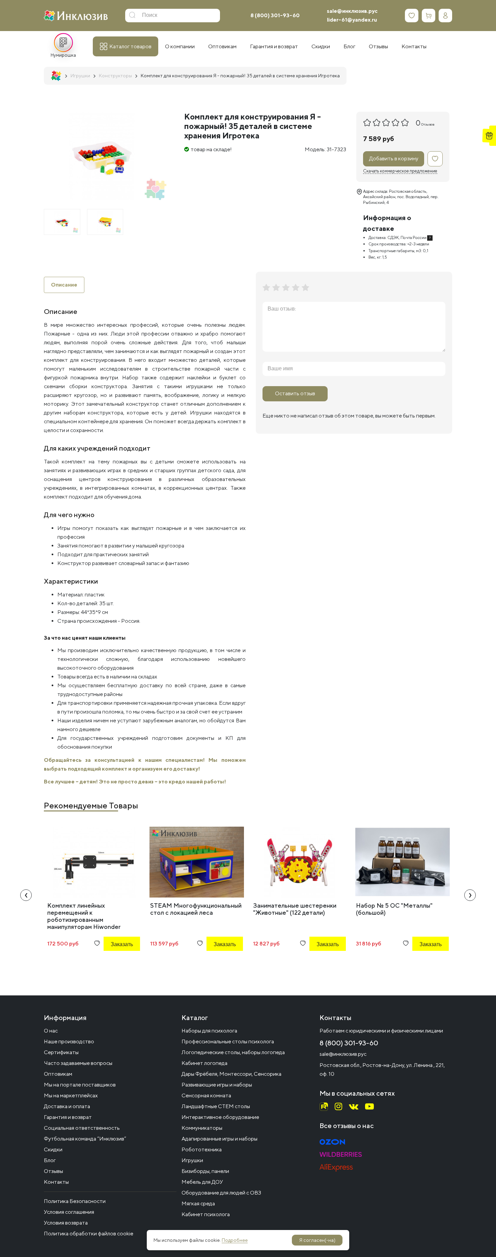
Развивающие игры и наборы (217, 1084)
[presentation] (26, 895)
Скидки (53, 1149)
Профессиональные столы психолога (228, 1041)
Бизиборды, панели (205, 1171)
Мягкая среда (198, 1203)
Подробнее (235, 1240)
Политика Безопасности (75, 1201)
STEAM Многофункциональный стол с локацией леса (196, 909)
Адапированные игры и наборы (219, 1138)
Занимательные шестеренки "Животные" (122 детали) (294, 909)
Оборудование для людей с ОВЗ (221, 1192)
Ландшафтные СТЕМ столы (216, 1106)
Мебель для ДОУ (202, 1182)
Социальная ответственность (82, 1128)
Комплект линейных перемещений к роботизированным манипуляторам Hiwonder (84, 916)
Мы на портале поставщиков (80, 1084)
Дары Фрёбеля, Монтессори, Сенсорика (231, 1074)
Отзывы (53, 1171)
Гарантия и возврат (68, 1117)
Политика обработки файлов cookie (88, 1233)
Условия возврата (66, 1223)
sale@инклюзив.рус (352, 11)
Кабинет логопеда (204, 1063)
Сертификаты (61, 1052)
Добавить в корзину (393, 158)
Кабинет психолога (206, 1214)
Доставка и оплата (67, 1106)
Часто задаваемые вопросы (78, 1063)
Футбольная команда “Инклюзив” (85, 1138)
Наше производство (69, 1041)
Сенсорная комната (206, 1095)
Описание (64, 285)
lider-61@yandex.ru (352, 20)
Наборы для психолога (209, 1030)
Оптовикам (58, 1074)
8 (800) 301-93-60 (275, 15)
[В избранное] (435, 158)
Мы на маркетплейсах (71, 1095)
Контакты (56, 1182)
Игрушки (192, 1160)
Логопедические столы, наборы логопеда (233, 1052)
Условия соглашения (69, 1212)
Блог (50, 1160)
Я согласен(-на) (317, 1240)
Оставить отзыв (295, 393)
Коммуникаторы (202, 1128)
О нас (51, 1030)
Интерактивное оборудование (220, 1117)
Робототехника (202, 1149)
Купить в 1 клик (112, 962)
